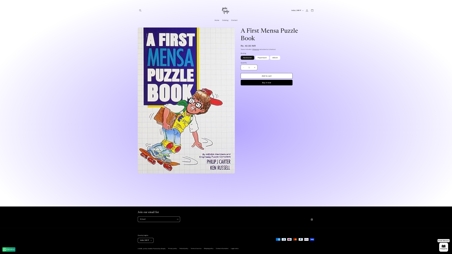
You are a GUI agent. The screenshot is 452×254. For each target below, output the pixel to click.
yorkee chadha (148, 248)
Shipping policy (209, 248)
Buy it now (266, 83)
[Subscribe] (177, 219)
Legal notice (234, 248)
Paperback (262, 58)
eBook (275, 58)
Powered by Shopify (159, 248)
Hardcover (247, 58)
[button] (140, 10)
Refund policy (184, 248)
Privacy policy (172, 248)
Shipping (255, 49)
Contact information (222, 248)
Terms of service (196, 248)
